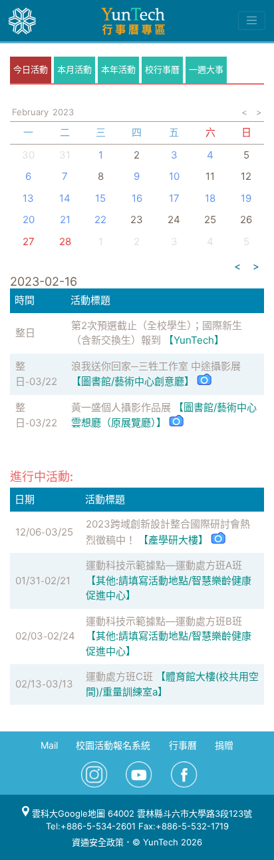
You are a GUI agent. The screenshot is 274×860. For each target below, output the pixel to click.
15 (100, 198)
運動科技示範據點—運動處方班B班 (164, 621)
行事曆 (183, 745)
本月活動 (74, 69)
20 (29, 219)
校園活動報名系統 (113, 745)
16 (137, 198)
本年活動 (118, 69)
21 (65, 219)
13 (28, 198)
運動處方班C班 (119, 676)
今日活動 (30, 69)
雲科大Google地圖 (67, 813)
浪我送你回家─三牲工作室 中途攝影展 (156, 366)
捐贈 (224, 745)
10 (174, 176)
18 (210, 198)
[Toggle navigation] (251, 20)
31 (64, 155)
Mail (49, 745)
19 (246, 198)
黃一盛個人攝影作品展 (121, 407)
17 (174, 198)
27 (29, 241)
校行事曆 (162, 69)
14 (64, 198)
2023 (63, 112)
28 (65, 241)
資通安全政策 (98, 842)
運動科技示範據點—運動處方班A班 (164, 565)
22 (100, 219)
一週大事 (206, 69)
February (30, 112)
